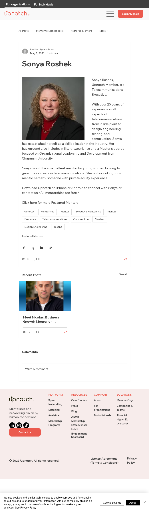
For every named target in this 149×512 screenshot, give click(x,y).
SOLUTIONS (124, 394)
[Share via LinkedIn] (41, 248)
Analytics (53, 415)
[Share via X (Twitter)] (32, 248)
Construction (81, 219)
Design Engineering (35, 226)
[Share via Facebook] (23, 248)
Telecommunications (54, 219)
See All (123, 274)
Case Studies (79, 400)
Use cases (122, 423)
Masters (99, 219)
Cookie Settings (112, 502)
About (97, 400)
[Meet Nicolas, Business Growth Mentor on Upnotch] (45, 296)
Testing (58, 226)
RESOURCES (79, 394)
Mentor (65, 211)
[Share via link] (50, 248)
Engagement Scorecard (79, 435)
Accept (133, 502)
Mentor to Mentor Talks (50, 30)
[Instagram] (19, 425)
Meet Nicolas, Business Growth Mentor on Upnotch (41, 319)
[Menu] (110, 13)
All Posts (24, 30)
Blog (74, 411)
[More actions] (125, 51)
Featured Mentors (81, 30)
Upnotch (29, 211)
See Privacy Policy (25, 507)
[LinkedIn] (12, 425)
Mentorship (47, 211)
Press (74, 405)
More (102, 30)
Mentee (111, 211)
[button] (25, 432)
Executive (30, 219)
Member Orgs (125, 400)
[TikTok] (26, 425)
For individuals (102, 415)
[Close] (144, 502)
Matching (54, 409)
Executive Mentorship (88, 211)
